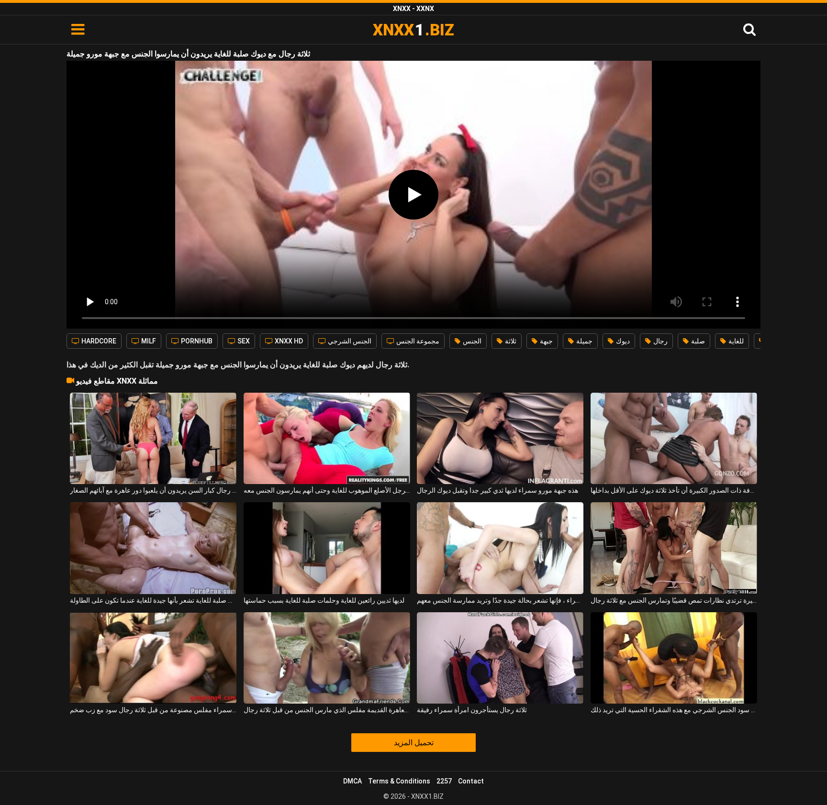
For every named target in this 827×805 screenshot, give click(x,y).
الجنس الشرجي (348, 341)
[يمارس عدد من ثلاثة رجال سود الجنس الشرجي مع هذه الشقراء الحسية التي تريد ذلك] (674, 658)
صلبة (697, 341)
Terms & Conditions (399, 781)
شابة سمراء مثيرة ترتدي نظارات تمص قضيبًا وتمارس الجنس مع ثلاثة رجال (674, 600)
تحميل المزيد (414, 742)
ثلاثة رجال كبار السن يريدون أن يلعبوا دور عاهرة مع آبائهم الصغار (153, 490)
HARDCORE (98, 341)
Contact (471, 781)
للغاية (735, 341)
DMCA (352, 781)
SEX (243, 341)
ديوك (622, 341)
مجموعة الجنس (417, 341)
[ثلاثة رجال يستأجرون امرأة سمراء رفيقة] (500, 658)
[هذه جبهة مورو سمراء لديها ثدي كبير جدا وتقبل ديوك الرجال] (500, 438)
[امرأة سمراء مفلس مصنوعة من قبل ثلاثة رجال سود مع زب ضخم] (153, 658)
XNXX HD (288, 341)
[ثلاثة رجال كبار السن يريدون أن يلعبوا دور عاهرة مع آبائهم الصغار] (153, 438)
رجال (660, 341)
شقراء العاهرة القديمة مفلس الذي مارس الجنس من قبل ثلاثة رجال (327, 710)
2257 (444, 781)
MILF (148, 341)
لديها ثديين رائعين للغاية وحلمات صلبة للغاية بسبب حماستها (324, 600)
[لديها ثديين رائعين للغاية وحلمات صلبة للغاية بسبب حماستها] (327, 548)
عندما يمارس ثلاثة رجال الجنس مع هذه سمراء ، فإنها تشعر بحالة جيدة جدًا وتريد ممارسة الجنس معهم (500, 600)
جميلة (583, 341)
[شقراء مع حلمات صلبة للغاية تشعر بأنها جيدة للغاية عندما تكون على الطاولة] (153, 548)
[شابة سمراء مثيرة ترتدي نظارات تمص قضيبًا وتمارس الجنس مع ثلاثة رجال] (674, 548)
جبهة (545, 341)
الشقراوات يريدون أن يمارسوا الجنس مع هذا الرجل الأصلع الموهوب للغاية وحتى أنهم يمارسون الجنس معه (327, 490)
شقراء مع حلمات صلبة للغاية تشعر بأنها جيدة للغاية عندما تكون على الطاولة (153, 600)
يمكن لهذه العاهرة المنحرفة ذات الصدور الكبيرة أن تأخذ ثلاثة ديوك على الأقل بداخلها (674, 490)
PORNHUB (195, 341)
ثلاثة (509, 341)
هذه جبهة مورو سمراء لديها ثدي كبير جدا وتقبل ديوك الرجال (497, 490)
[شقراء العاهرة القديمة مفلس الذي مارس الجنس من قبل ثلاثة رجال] (327, 658)
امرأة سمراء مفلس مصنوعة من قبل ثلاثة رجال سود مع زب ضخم (153, 710)
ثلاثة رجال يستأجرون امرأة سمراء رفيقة (472, 710)
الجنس (471, 341)
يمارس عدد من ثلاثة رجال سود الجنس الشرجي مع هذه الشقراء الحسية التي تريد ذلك (674, 710)
